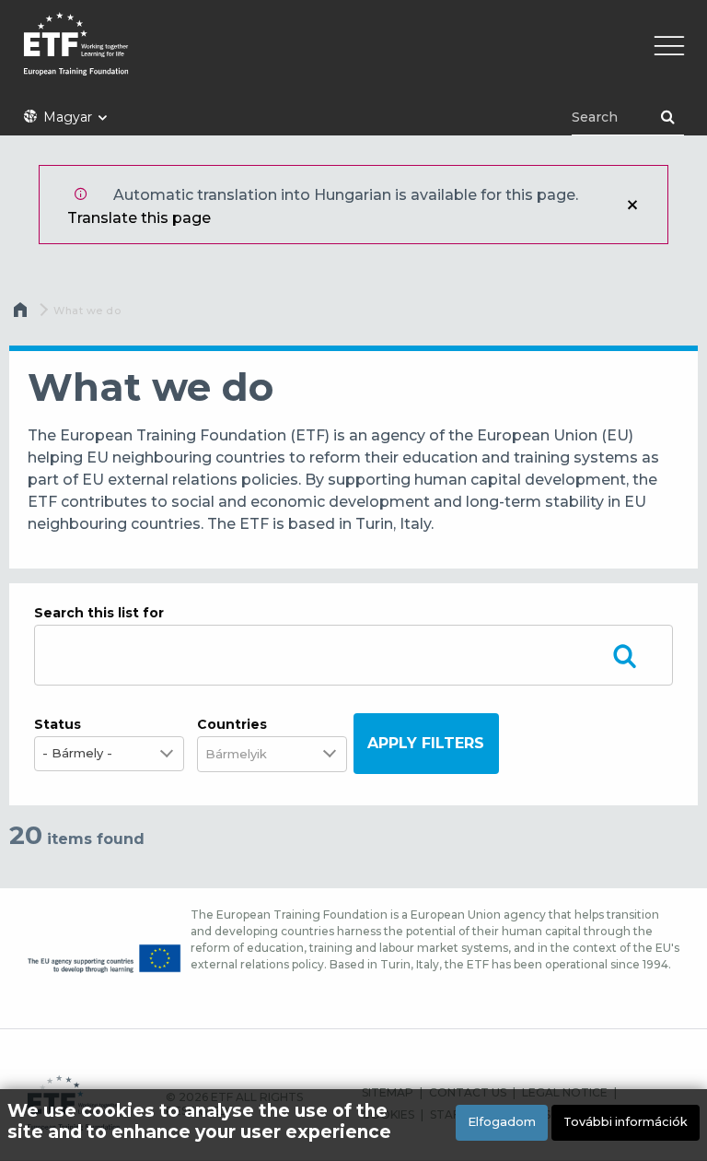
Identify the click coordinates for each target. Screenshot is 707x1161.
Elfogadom (502, 1122)
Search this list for (99, 612)
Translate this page (139, 218)
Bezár (632, 204)
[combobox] (247, 754)
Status (57, 724)
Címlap (22, 314)
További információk (625, 1122)
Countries (232, 724)
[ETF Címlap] (353, 56)
